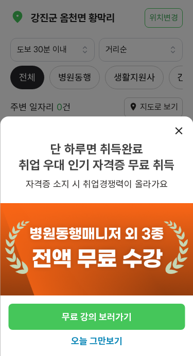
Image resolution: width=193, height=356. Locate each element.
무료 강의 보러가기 (97, 316)
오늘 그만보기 (96, 340)
